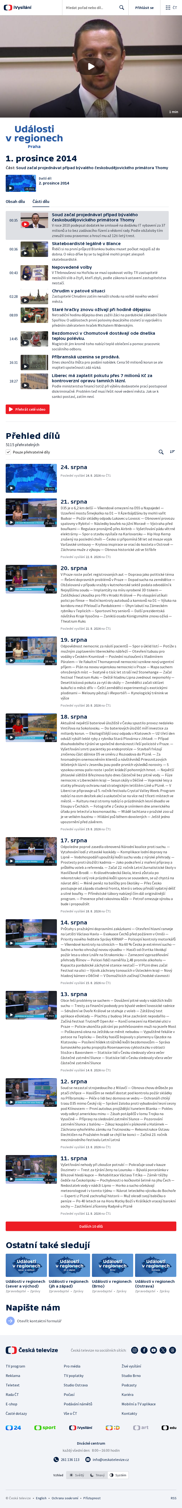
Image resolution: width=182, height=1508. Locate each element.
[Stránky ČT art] (140, 1428)
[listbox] (97, 1475)
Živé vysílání (131, 1366)
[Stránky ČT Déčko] (113, 1428)
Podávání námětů (78, 1404)
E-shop (11, 1404)
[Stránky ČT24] (13, 1428)
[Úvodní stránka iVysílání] (22, 7)
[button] (91, 66)
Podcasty (129, 1385)
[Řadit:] (172, 451)
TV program (15, 1366)
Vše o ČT (70, 1413)
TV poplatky (73, 1375)
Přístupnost (91, 1498)
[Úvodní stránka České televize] (32, 1350)
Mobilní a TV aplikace (139, 1404)
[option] (77, 1475)
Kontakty (129, 1413)
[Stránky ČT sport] (45, 1428)
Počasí (69, 1394)
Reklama (13, 1375)
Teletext (13, 1385)
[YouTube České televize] (153, 1350)
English (41, 1498)
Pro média (72, 1366)
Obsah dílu (15, 201)
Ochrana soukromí (65, 1498)
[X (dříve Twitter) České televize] (163, 1350)
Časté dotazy (16, 1413)
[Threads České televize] (172, 1350)
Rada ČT (12, 1394)
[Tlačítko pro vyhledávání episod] (161, 452)
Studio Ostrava (76, 1385)
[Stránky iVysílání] (80, 1428)
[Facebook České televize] (144, 1350)
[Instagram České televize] (134, 1350)
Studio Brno (131, 1375)
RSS (173, 1498)
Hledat (121, 7)
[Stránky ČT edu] (169, 1428)
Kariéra (127, 1394)
